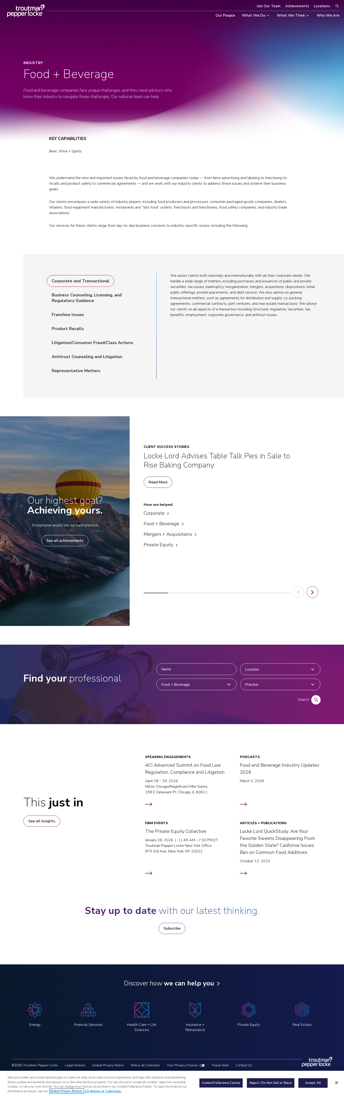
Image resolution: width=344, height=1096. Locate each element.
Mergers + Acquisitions (168, 534)
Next (312, 592)
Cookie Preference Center (221, 1083)
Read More (158, 482)
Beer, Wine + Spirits (65, 151)
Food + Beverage (161, 524)
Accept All (313, 1083)
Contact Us (244, 1065)
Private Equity (158, 545)
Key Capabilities (67, 138)
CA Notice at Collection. (103, 1091)
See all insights (41, 821)
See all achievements (65, 540)
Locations (322, 6)
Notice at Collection (145, 1065)
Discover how (169, 983)
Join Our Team (269, 6)
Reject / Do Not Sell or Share (270, 1083)
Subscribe (172, 928)
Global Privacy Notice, (67, 1091)
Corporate (154, 513)
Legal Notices (75, 1065)
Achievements (297, 6)
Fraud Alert (220, 1065)
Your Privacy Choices (182, 1065)
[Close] (336, 1083)
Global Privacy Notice (108, 1065)
